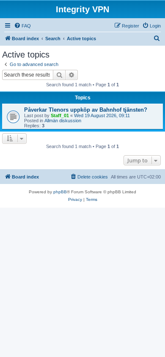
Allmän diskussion (62, 120)
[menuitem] (22, 26)
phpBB (60, 191)
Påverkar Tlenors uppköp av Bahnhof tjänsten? (85, 110)
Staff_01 (60, 115)
